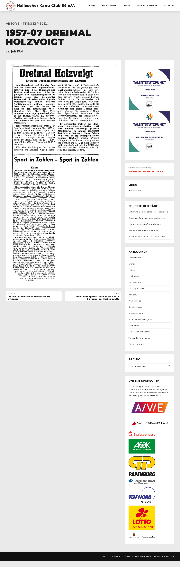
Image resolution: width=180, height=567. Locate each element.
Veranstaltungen (147, 5)
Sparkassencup (136, 313)
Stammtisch (134, 325)
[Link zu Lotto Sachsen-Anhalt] (142, 529)
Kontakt (169, 5)
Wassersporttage (136, 344)
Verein (91, 5)
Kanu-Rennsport (136, 282)
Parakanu (133, 295)
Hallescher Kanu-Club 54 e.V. (46, 5)
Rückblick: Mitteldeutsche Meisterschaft (147, 236)
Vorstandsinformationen (139, 338)
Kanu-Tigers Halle (136, 288)
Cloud (126, 5)
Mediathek (136, 190)
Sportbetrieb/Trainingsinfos (141, 319)
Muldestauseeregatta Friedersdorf (144, 230)
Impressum (116, 556)
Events (132, 264)
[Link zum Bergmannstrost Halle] (142, 483)
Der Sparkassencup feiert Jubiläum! (145, 224)
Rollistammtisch (136, 307)
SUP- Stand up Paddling (139, 332)
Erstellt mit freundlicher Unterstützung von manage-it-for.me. (149, 556)
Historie (13, 23)
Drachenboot (135, 257)
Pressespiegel (35, 23)
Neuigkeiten (109, 5)
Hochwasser (134, 276)
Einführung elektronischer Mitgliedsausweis (148, 212)
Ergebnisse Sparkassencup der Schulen (147, 218)
